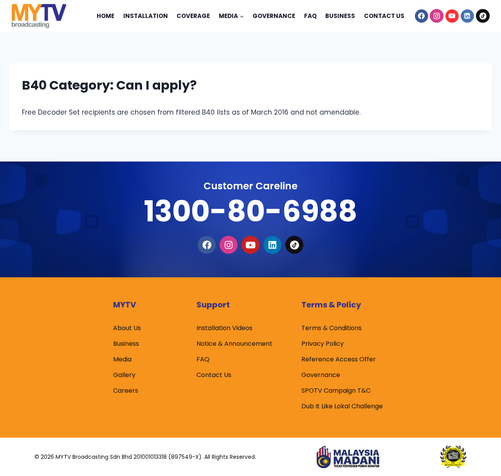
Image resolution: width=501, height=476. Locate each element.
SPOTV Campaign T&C (336, 390)
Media (122, 359)
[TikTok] (482, 16)
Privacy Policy (322, 343)
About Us (127, 327)
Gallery (124, 374)
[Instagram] (436, 16)
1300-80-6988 (250, 211)
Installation (145, 16)
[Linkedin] (467, 16)
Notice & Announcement (234, 343)
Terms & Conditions (331, 327)
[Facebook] (421, 16)
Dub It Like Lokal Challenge (342, 406)
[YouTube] (452, 16)
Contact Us (384, 16)
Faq (310, 16)
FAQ (202, 359)
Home (105, 16)
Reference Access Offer (338, 359)
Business (340, 16)
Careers (125, 390)
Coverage (193, 16)
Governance (273, 16)
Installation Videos (224, 327)
